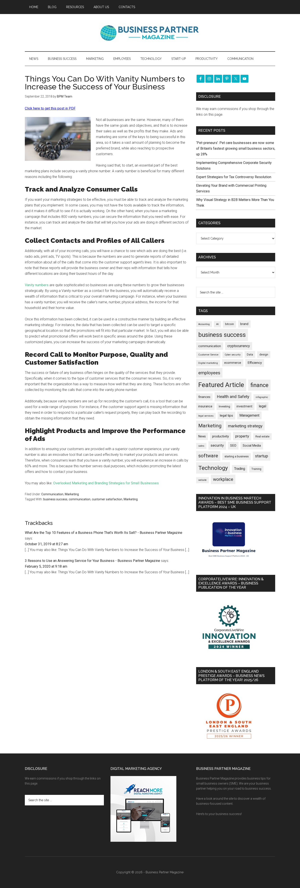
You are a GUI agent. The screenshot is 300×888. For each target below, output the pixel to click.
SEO (233, 446)
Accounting (204, 324)
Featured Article (221, 385)
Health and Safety (233, 396)
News (202, 436)
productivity (220, 436)
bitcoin (229, 324)
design (263, 354)
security (217, 445)
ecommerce (232, 362)
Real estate (262, 436)
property (242, 436)
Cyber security (232, 354)
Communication (52, 494)
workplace (223, 479)
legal (262, 406)
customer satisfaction (107, 499)
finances (204, 397)
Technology (213, 468)
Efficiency (255, 363)
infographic (262, 397)
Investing (224, 406)
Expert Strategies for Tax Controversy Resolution (234, 177)
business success (55, 499)
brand (244, 324)
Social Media (252, 446)
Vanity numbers (37, 285)
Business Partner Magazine (150, 33)
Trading (239, 469)
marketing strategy (245, 425)
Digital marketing (208, 363)
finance (259, 385)
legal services (205, 415)
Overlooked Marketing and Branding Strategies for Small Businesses (106, 483)
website (202, 480)
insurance (205, 406)
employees (209, 372)
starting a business (236, 456)
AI (217, 324)
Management (249, 415)
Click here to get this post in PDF (50, 108)
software (208, 456)
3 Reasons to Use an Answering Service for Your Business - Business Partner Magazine (92, 561)
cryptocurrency (238, 346)
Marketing (72, 494)
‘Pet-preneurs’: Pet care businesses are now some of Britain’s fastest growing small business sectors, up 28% (235, 148)
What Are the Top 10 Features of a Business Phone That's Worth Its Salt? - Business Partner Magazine (103, 533)
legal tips (226, 415)
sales (201, 445)
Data (250, 354)
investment (244, 406)
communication (79, 499)
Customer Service (208, 354)
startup (261, 456)
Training (256, 469)
